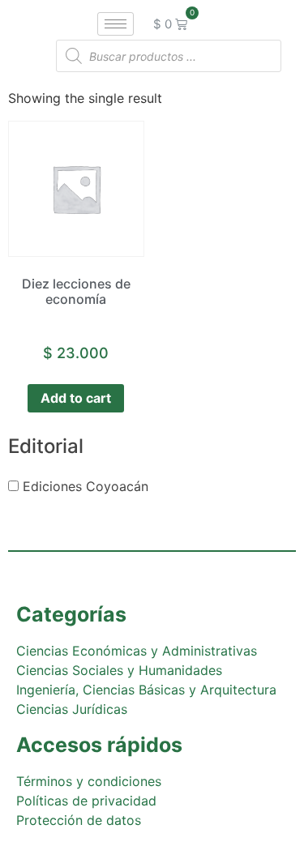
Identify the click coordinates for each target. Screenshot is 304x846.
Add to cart (76, 398)
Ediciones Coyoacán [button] (85, 486)
